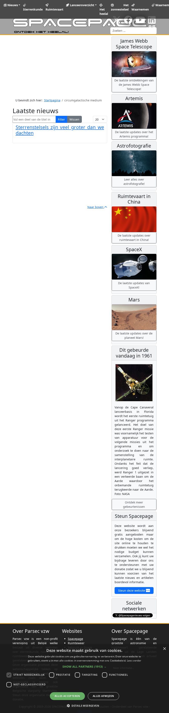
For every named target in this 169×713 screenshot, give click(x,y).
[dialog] (84, 678)
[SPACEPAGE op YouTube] (140, 22)
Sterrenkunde (33, 9)
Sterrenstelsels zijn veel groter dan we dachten (60, 130)
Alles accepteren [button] (67, 696)
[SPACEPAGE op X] (116, 22)
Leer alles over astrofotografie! (134, 181)
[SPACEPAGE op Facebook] (128, 22)
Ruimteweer (76, 643)
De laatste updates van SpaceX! (134, 285)
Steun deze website (132, 590)
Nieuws (12, 5)
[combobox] (133, 30)
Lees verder (134, 660)
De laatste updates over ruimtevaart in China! (134, 237)
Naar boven (95, 207)
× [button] (164, 648)
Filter (61, 119)
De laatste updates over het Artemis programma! (134, 134)
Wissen (74, 119)
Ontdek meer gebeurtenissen (134, 504)
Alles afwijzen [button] (103, 696)
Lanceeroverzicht (81, 5)
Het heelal (104, 11)
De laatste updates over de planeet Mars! (134, 335)
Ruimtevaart (54, 9)
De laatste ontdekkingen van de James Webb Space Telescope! (134, 84)
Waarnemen (140, 9)
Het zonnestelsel (120, 7)
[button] (84, 666)
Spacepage (75, 639)
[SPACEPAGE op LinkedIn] (152, 22)
